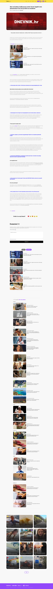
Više (26, 572)
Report (33, 1)
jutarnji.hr (13, 210)
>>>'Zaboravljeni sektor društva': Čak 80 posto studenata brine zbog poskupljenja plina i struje (26, 85)
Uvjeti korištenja (19, 587)
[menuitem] (46, 1)
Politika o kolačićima (30, 587)
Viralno (26, 1)
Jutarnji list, (15, 74)
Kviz (30, 1)
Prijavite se (26, 241)
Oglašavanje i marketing (13, 587)
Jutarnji (15, 125)
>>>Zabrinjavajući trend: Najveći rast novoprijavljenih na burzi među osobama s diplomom (25, 112)
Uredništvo (7, 587)
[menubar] (46, 1)
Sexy (35, 1)
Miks (28, 1)
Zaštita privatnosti (24, 587)
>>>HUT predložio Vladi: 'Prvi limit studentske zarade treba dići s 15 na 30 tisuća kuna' (24, 191)
